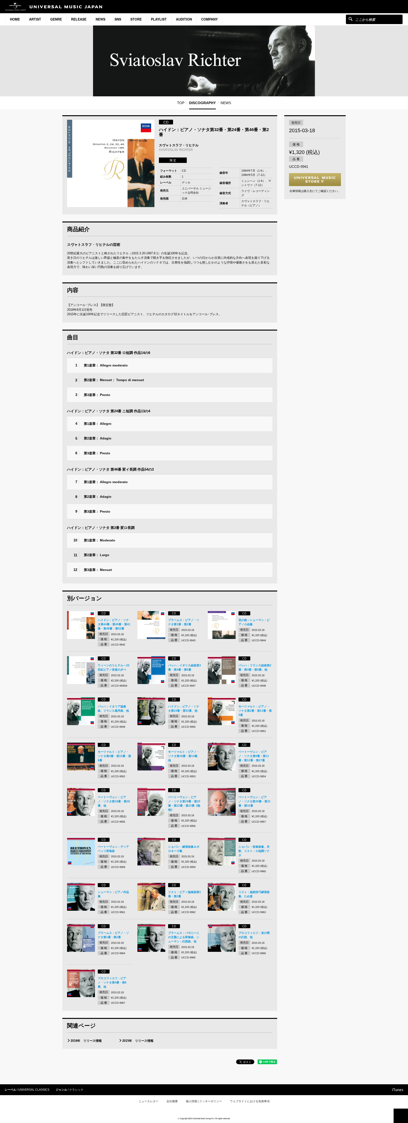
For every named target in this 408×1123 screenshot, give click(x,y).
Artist (35, 19)
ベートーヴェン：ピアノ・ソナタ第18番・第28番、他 (114, 801)
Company (209, 19)
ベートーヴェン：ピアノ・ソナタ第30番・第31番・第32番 (254, 801)
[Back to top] (401, 1116)
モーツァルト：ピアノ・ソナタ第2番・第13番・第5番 (255, 711)
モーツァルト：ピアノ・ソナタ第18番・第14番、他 (184, 756)
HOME (15, 19)
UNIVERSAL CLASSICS (33, 1089)
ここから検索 (350, 19)
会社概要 (172, 1101)
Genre (56, 19)
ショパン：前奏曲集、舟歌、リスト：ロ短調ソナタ (254, 851)
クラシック (76, 1089)
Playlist (159, 19)
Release (78, 19)
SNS (118, 19)
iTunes (397, 1089)
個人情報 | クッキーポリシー (204, 1101)
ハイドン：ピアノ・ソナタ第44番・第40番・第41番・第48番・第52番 (114, 624)
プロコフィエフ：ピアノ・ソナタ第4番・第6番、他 (112, 982)
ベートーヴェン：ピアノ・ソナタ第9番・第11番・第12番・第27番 (253, 756)
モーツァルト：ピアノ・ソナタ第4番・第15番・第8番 (114, 756)
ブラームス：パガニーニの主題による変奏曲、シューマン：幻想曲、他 (183, 937)
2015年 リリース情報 (137, 1040)
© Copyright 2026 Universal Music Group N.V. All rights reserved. (204, 1118)
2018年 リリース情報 (86, 1040)
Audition (184, 19)
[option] (110, 163)
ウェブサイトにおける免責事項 (250, 1101)
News (100, 19)
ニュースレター (148, 1101)
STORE (136, 19)
